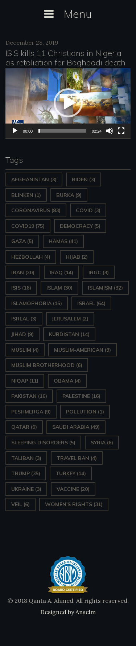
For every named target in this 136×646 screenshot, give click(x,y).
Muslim (25, 350)
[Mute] (109, 130)
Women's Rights (74, 504)
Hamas (63, 241)
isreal (24, 318)
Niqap (24, 380)
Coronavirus (36, 210)
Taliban (26, 458)
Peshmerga (31, 411)
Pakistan (29, 396)
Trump (25, 473)
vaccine (73, 489)
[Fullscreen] (121, 130)
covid (88, 210)
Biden (83, 179)
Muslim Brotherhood (46, 365)
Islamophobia (36, 303)
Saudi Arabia (76, 427)
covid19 (28, 226)
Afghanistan (34, 179)
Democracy (80, 226)
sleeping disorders (43, 442)
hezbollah (30, 257)
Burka (69, 195)
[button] (68, 102)
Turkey (70, 473)
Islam (59, 287)
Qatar (24, 427)
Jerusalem (70, 318)
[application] (68, 103)
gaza (22, 241)
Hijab (77, 257)
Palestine (81, 396)
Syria (102, 442)
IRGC (98, 272)
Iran (22, 272)
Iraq (61, 272)
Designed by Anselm (68, 611)
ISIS (21, 287)
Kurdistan (69, 334)
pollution (85, 411)
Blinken (26, 195)
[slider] (62, 131)
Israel (91, 303)
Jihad (22, 334)
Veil (20, 504)
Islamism (105, 287)
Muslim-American (82, 350)
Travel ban (77, 458)
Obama (67, 380)
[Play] (14, 130)
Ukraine (26, 489)
